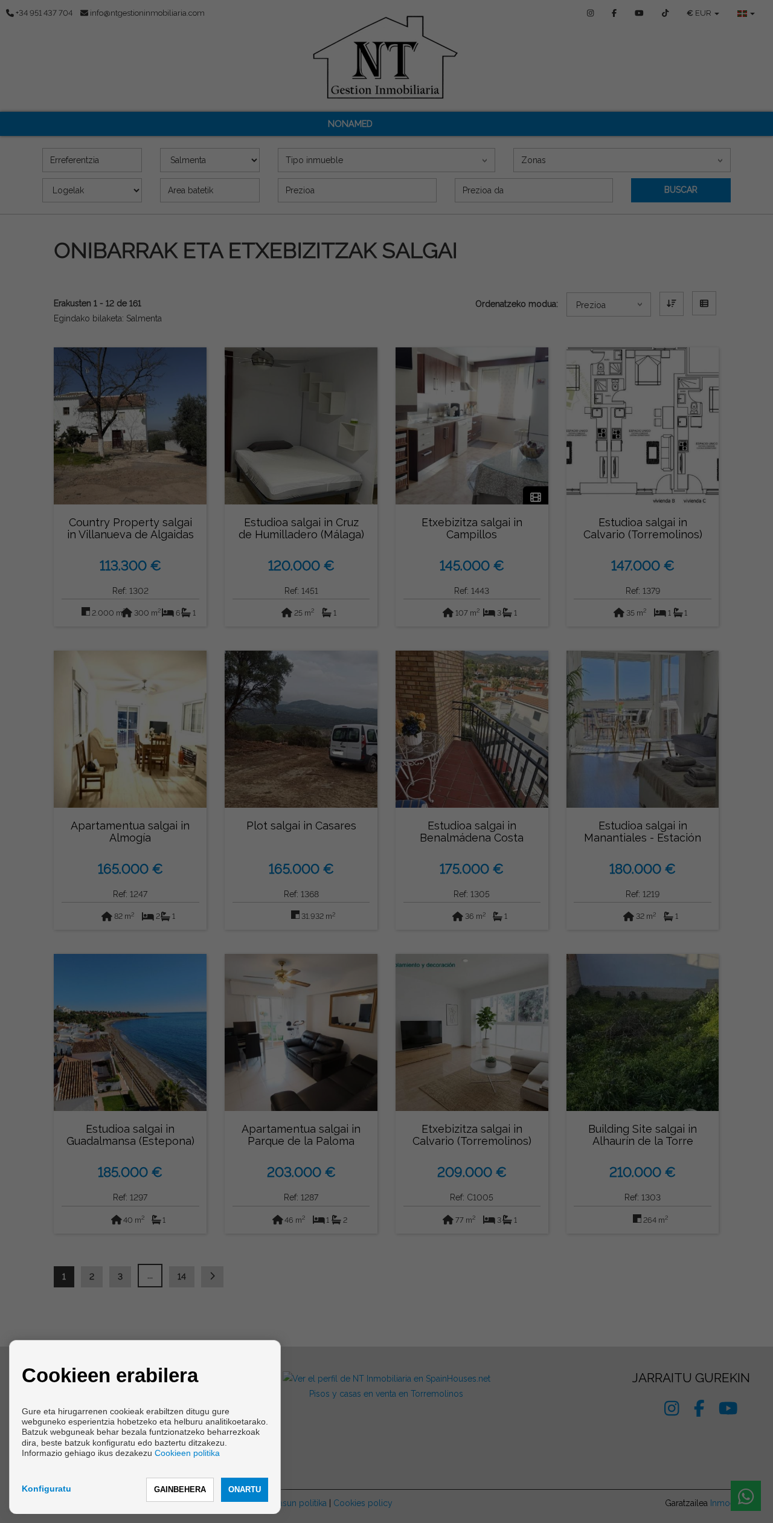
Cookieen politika (187, 1453)
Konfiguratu (46, 1488)
